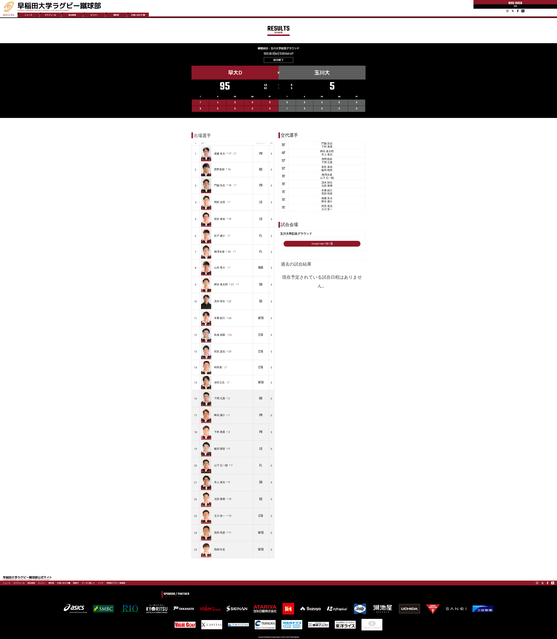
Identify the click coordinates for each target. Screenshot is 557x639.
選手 (203, 143)
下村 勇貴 (219, 432)
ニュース (28, 15)
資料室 (116, 15)
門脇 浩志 (219, 185)
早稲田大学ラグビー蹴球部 (59, 6)
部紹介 (76, 583)
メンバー (94, 15)
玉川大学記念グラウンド (285, 48)
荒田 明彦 (219, 532)
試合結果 (72, 15)
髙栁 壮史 (219, 549)
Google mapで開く (321, 243)
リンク (100, 583)
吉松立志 (219, 382)
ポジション (260, 143)
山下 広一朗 (221, 465)
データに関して (88, 583)
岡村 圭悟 (219, 202)
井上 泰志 (219, 482)
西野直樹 (219, 169)
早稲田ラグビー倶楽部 (115, 583)
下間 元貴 (219, 398)
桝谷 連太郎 (221, 284)
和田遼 (218, 367)
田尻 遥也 (219, 351)
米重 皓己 (219, 318)
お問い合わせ (136, 15)
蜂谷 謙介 (219, 415)
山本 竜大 (219, 267)
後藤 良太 (219, 153)
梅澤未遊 (219, 251)
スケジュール (50, 15)
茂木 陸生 (219, 301)
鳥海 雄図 (219, 334)
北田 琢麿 (219, 498)
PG (271, 143)
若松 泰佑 (219, 218)
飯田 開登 (219, 448)
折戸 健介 (219, 235)
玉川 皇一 (219, 515)
